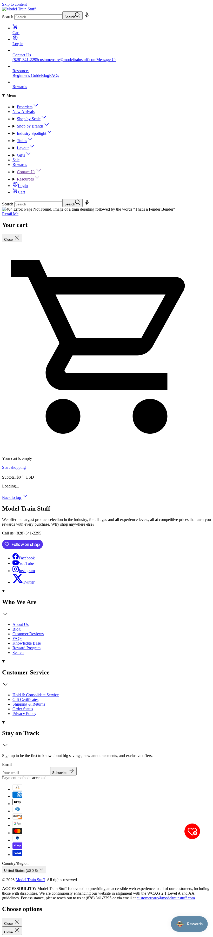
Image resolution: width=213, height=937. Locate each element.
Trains (22, 140)
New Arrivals (23, 111)
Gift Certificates (25, 699)
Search (7, 17)
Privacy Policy (24, 713)
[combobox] (38, 17)
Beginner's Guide (26, 75)
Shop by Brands (30, 126)
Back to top (12, 497)
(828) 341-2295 (25, 59)
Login (23, 185)
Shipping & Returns (28, 704)
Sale (15, 160)
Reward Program (26, 648)
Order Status (22, 709)
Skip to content (14, 4)
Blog (45, 75)
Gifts (21, 155)
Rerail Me (10, 214)
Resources (25, 179)
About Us (20, 624)
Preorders (24, 107)
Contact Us (26, 172)
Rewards (19, 164)
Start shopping (14, 467)
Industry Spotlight (31, 133)
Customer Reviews (28, 634)
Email (7, 764)
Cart (21, 192)
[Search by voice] (87, 17)
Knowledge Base (26, 643)
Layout (23, 148)
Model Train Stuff (30, 880)
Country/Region (15, 863)
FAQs (54, 75)
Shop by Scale (29, 119)
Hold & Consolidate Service (35, 695)
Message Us (106, 59)
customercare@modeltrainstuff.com (67, 59)
